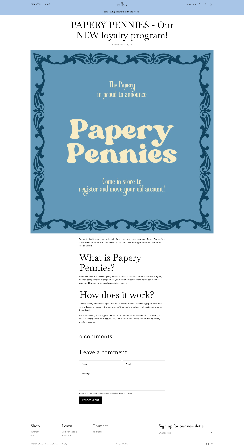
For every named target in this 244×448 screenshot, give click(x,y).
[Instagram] (212, 443)
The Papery (40, 444)
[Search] (200, 4)
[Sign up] (211, 433)
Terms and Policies (122, 444)
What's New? (67, 435)
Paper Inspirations (69, 432)
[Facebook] (207, 443)
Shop (32, 435)
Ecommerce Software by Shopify (56, 444)
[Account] (205, 4)
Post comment (90, 400)
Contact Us (97, 432)
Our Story (34, 432)
